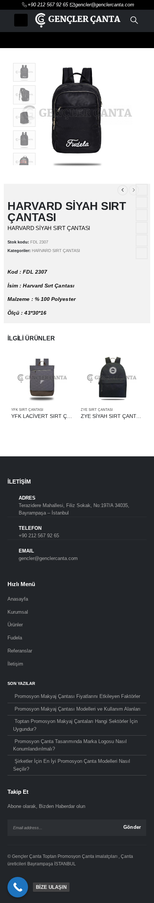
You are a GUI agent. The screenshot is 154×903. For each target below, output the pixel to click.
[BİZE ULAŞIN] (17, 887)
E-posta (142, 240)
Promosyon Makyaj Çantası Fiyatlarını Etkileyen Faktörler (77, 696)
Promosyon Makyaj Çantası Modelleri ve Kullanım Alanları (78, 709)
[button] (21, 20)
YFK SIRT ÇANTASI (27, 410)
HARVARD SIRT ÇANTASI (56, 250)
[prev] (122, 190)
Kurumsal (17, 612)
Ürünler (15, 624)
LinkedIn (142, 215)
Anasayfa (17, 599)
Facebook (142, 190)
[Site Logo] (77, 20)
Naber (142, 253)
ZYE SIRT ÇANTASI (97, 410)
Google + (142, 228)
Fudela (14, 638)
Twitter (142, 202)
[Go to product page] (42, 378)
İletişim (15, 664)
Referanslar (19, 651)
